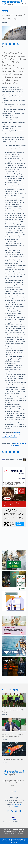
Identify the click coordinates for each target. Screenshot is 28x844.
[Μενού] (25, 3)
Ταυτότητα (14, 835)
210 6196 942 (15, 806)
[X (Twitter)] (7, 43)
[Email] (19, 43)
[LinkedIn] (11, 43)
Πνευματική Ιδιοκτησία (18, 829)
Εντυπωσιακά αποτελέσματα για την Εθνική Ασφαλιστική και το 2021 (11, 435)
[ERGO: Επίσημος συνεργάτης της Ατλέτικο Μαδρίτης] (14, 700)
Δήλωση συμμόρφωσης (10, 831)
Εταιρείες (4, 11)
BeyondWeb (14, 842)
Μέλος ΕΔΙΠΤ (21, 831)
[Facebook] (4, 43)
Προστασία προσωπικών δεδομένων (14, 833)
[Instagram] (16, 811)
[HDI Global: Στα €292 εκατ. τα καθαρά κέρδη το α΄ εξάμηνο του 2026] (14, 724)
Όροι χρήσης (7, 829)
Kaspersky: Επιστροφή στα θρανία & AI (12, 759)
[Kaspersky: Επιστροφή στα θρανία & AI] (14, 749)
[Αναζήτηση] (22, 3)
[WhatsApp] (15, 43)
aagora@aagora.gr (16, 804)
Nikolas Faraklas (9, 840)
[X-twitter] (12, 811)
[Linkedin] (20, 811)
